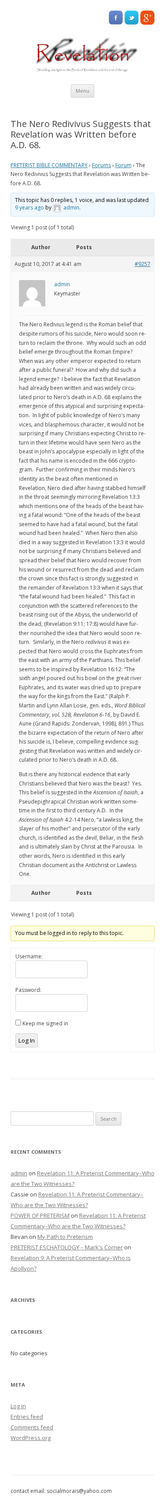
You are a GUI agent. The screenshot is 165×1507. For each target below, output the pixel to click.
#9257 (142, 264)
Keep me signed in (45, 1023)
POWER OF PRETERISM (40, 1215)
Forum (123, 165)
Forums (101, 165)
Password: (28, 990)
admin (19, 1173)
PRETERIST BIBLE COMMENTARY (49, 165)
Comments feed (32, 1427)
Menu (82, 90)
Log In (26, 1040)
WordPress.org (31, 1438)
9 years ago (29, 208)
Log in (18, 1406)
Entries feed (27, 1417)
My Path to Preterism (65, 1237)
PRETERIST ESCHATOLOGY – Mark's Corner (67, 1247)
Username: (29, 956)
